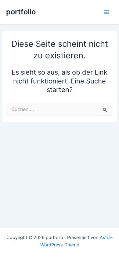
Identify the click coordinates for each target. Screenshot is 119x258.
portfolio (21, 11)
